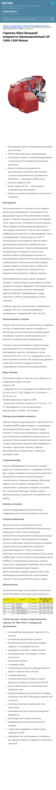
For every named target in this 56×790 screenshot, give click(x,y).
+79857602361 (9, 11)
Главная (6, 25)
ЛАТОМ (7, 3)
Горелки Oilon (15, 25)
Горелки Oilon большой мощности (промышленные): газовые (26, 26)
